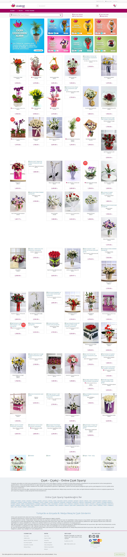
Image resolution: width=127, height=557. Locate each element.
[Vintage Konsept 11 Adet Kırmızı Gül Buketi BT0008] (54, 395)
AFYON (23, 501)
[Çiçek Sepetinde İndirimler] (58, 44)
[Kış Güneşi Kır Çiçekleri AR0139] (109, 65)
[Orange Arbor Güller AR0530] (18, 65)
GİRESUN (81, 502)
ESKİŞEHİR (68, 502)
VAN (16, 507)
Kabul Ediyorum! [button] (120, 554)
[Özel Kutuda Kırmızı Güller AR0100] (91, 333)
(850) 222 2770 (100, 1)
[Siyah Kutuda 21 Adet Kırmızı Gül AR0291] (54, 258)
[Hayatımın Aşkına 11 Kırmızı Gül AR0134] (18, 302)
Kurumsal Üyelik (28, 542)
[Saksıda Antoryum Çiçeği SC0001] (109, 118)
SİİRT (87, 505)
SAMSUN (66, 505)
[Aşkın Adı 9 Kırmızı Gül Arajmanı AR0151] (91, 355)
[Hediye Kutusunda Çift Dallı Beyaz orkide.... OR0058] (72, 403)
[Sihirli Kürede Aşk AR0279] (72, 65)
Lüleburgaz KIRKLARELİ (101, 504)
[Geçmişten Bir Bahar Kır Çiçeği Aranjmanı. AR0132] (54, 363)
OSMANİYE (51, 505)
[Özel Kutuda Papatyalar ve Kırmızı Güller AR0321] (54, 294)
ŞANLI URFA (73, 505)
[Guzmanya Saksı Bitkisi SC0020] (109, 171)
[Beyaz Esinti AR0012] (109, 271)
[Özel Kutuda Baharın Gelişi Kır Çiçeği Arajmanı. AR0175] (109, 302)
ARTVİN (50, 501)
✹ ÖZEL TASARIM (30, 10)
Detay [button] (55, 554)
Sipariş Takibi (47, 538)
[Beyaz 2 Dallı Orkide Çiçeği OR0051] (54, 171)
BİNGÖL (86, 501)
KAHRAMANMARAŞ (29, 504)
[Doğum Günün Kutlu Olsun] (18, 462)
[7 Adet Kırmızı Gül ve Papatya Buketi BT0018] (72, 202)
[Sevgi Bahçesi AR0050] (91, 302)
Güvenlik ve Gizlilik (28, 544)
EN (10, 1)
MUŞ (32, 505)
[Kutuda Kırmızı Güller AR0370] (54, 324)
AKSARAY (29, 501)
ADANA (12, 501)
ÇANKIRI (20, 502)
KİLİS (65, 504)
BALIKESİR (59, 501)
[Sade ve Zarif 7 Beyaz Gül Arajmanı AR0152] (36, 163)
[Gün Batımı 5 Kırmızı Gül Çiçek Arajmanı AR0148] (91, 57)
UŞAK (12, 507)
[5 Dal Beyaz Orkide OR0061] (109, 249)
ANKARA (39, 501)
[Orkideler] (82, 26)
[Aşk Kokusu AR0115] (36, 324)
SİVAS (94, 505)
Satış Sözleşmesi (48, 544)
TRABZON (110, 505)
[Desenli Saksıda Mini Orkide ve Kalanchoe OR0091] (18, 96)
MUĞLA (28, 505)
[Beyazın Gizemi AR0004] (109, 205)
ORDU (46, 505)
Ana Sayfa (26, 536)
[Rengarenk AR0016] (18, 171)
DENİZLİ (30, 502)
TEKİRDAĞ (99, 505)
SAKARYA (61, 505)
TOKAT (105, 505)
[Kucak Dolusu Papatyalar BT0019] (91, 96)
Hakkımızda (26, 538)
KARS (49, 504)
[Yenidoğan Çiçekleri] (109, 462)
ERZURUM (62, 502)
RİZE (56, 505)
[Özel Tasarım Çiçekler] (106, 44)
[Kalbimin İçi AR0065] (109, 333)
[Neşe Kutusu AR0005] (18, 403)
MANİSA (13, 505)
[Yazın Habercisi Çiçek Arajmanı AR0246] (18, 202)
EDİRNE (46, 502)
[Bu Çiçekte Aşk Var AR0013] (72, 302)
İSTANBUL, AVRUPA (15, 504)
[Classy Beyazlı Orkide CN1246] (36, 65)
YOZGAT (25, 507)
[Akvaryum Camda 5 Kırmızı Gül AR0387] (109, 96)
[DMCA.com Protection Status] (95, 542)
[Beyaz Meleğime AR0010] (91, 394)
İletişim (46, 549)
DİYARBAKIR (36, 502)
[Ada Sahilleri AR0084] (18, 258)
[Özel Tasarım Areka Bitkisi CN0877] (109, 367)
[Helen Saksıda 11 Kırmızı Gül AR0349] (72, 171)
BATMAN (70, 501)
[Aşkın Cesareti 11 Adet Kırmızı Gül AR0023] (91, 250)
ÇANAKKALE (14, 502)
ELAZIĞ (51, 502)
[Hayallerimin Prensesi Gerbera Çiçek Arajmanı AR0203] (72, 363)
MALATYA (110, 504)
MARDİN (18, 505)
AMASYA (34, 501)
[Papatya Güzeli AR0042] (36, 127)
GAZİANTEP (75, 502)
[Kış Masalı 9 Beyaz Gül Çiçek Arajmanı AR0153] (72, 434)
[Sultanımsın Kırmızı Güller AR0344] (36, 425)
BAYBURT (76, 501)
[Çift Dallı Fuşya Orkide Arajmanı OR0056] (109, 381)
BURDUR (105, 501)
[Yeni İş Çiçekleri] (73, 462)
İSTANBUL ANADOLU (107, 502)
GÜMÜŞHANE (88, 502)
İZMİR (22, 504)
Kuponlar (46, 540)
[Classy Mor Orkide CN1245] (54, 96)
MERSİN (23, 505)
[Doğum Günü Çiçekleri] (58, 26)
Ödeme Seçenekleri (49, 547)
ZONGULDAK (31, 507)
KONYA (87, 504)
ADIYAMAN (18, 501)
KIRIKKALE (70, 504)
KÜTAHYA (92, 504)
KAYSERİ (61, 504)
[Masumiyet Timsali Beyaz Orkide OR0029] (54, 425)
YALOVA (20, 507)
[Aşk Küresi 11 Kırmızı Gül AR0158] (109, 140)
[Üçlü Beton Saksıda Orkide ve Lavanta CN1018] (91, 380)
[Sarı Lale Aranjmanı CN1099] (36, 96)
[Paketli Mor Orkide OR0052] (36, 193)
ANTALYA (45, 501)
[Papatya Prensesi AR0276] (91, 202)
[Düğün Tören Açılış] (106, 26)
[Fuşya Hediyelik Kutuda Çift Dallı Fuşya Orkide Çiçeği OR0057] (72, 325)
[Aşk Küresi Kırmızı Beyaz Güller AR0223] (72, 88)
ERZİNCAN (56, 502)
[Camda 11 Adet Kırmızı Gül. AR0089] (36, 249)
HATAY (94, 502)
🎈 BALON (20, 10)
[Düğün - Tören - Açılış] (89, 455)
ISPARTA (99, 502)
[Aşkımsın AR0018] (36, 394)
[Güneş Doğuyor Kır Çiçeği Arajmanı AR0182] (18, 363)
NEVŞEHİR (36, 505)
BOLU (91, 501)
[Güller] (82, 44)
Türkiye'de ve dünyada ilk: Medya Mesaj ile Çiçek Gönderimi (63, 513)
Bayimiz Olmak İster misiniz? (31, 540)
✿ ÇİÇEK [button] (12, 10)
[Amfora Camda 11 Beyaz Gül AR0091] (72, 258)
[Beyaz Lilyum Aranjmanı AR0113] (54, 127)
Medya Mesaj (27, 547)
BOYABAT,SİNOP (97, 501)
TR (13, 1)
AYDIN (54, 501)
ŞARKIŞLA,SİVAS (80, 505)
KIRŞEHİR (76, 504)
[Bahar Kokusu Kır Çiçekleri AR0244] (109, 227)
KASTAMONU (55, 504)
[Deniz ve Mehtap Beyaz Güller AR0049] (109, 403)
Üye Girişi (115, 1)
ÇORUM (25, 502)
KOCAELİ (82, 504)
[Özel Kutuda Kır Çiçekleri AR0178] (109, 354)
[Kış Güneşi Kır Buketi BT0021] (109, 193)
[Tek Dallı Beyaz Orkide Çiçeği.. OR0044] (36, 302)
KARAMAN (44, 504)
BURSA (109, 501)
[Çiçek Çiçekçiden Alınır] (27, 35)
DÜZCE (41, 502)
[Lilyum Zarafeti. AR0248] (54, 202)
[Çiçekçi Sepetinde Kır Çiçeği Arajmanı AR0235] (36, 355)
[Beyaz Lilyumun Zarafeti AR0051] (18, 425)
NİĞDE (42, 505)
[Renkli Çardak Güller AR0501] (54, 65)
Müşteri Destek (48, 542)
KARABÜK (38, 504)
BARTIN (65, 501)
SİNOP (90, 505)
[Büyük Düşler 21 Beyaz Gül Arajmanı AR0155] (91, 426)
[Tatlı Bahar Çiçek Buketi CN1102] (91, 127)
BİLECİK (81, 501)
